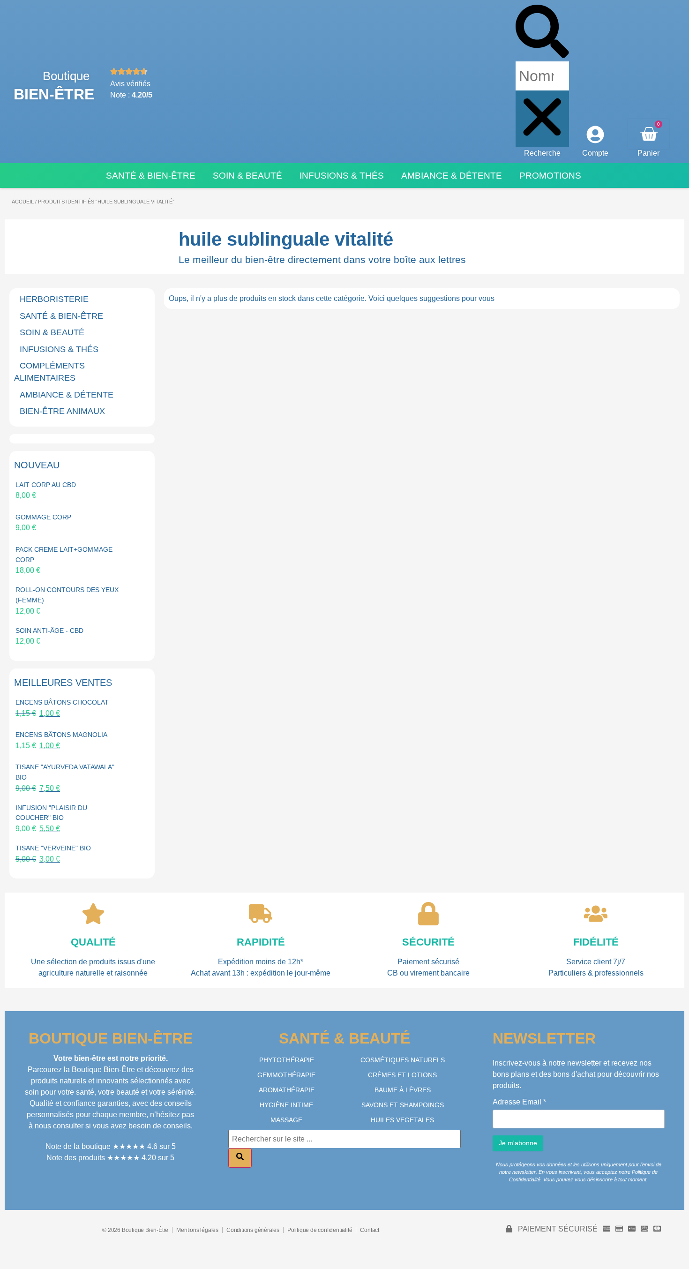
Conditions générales (252, 1230)
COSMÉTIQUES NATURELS (402, 1060)
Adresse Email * (519, 1102)
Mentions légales (197, 1230)
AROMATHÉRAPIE (287, 1090)
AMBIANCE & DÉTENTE (66, 394)
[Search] (240, 1158)
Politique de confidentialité (319, 1230)
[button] (542, 33)
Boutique (66, 76)
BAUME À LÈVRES (402, 1090)
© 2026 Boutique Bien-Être (135, 1230)
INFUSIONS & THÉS (59, 349)
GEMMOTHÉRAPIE (286, 1075)
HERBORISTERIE (54, 299)
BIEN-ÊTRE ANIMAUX (62, 411)
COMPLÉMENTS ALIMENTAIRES (49, 372)
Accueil (23, 201)
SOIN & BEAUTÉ (52, 332)
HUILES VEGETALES (402, 1120)
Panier (648, 153)
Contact (369, 1230)
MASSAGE (286, 1120)
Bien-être (54, 94)
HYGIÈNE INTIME (286, 1105)
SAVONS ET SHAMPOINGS (402, 1105)
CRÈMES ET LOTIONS (402, 1075)
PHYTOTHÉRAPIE (286, 1060)
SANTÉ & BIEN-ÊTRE (61, 316)
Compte (595, 153)
